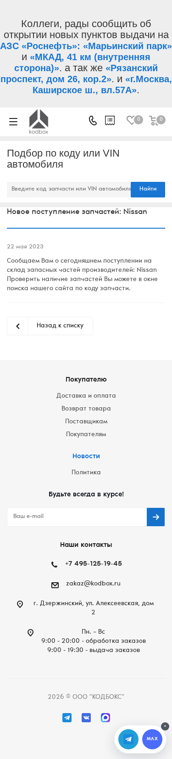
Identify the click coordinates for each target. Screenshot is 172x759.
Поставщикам (86, 422)
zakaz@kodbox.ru (93, 584)
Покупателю (86, 380)
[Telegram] (67, 717)
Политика (86, 473)
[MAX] (105, 717)
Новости (86, 456)
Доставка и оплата (86, 396)
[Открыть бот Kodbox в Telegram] (128, 739)
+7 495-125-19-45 (93, 564)
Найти (147, 189)
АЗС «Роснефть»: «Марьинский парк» (86, 46)
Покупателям (86, 435)
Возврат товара (86, 409)
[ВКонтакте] (86, 717)
